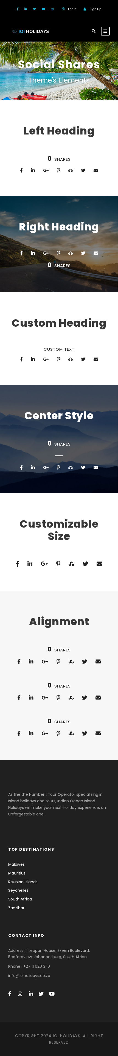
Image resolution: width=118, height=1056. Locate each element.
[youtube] (43, 9)
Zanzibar (16, 908)
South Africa (20, 899)
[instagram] (52, 9)
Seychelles (18, 890)
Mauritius (17, 873)
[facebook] (18, 9)
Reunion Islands (23, 882)
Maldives (16, 864)
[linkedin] (25, 9)
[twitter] (34, 9)
